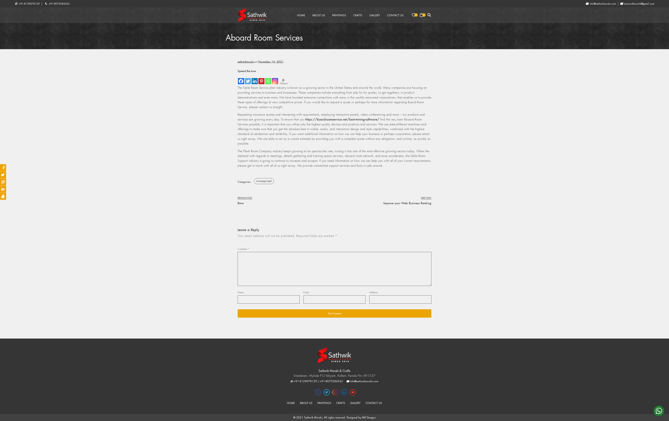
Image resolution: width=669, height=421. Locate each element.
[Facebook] (241, 78)
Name (241, 292)
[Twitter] (248, 78)
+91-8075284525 (59, 3)
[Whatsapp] (268, 78)
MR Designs (369, 417)
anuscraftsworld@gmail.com (638, 3)
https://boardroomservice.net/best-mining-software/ (342, 119)
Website (373, 292)
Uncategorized (264, 181)
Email (306, 292)
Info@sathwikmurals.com (602, 3)
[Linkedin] (255, 78)
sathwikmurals (246, 61)
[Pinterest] (261, 78)
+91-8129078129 (29, 3)
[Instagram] (275, 78)
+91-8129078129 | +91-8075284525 (318, 381)
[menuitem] (301, 15)
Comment (243, 249)
